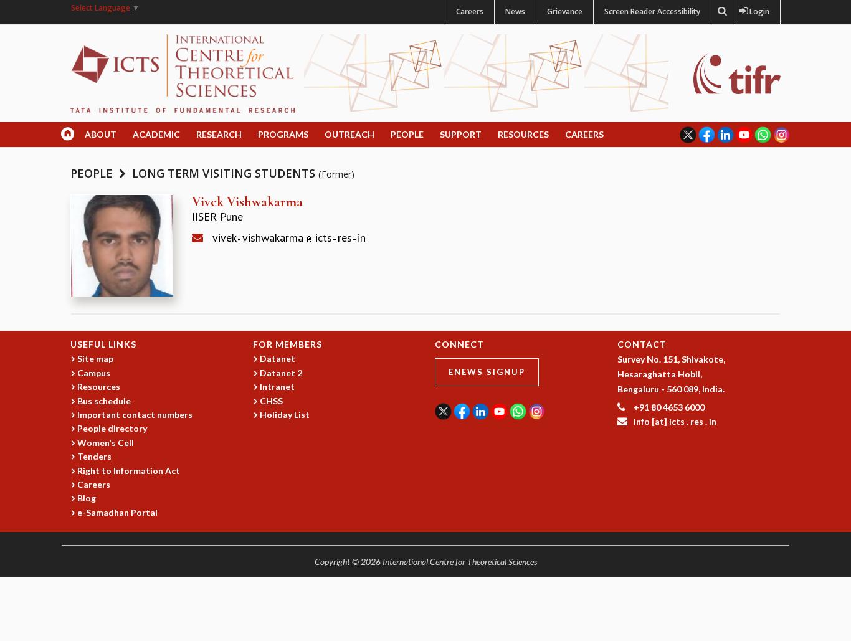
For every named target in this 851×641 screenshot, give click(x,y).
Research (219, 134)
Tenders (94, 456)
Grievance (564, 11)
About (100, 134)
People (407, 134)
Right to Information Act (128, 470)
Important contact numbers (135, 414)
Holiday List (285, 414)
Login (756, 11)
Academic (156, 134)
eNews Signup (487, 372)
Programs (283, 134)
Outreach (349, 134)
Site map (95, 358)
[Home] (182, 72)
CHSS (271, 401)
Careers (469, 11)
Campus (93, 373)
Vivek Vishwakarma (247, 202)
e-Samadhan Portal (117, 512)
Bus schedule (104, 401)
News (515, 11)
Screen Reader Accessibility (652, 11)
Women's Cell (105, 442)
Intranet (277, 386)
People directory (112, 428)
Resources (523, 134)
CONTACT (642, 344)
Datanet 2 (281, 373)
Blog (86, 498)
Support (461, 134)
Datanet (277, 358)
